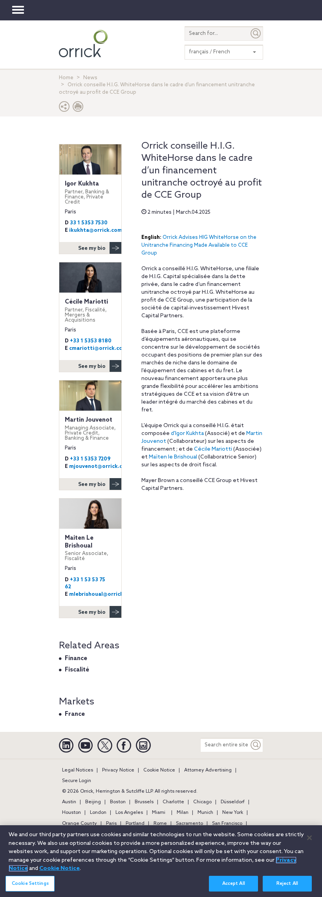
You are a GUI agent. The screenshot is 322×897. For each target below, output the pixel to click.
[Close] (309, 837)
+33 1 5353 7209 (90, 459)
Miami (158, 812)
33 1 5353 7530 (89, 223)
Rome (160, 823)
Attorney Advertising (208, 770)
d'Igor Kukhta (187, 433)
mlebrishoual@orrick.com (102, 594)
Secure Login (76, 781)
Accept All (233, 883)
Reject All (287, 883)
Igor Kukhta (87, 192)
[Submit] (256, 33)
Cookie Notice (159, 770)
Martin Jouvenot (90, 429)
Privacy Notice (118, 770)
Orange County (79, 823)
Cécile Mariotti (213, 449)
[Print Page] (78, 108)
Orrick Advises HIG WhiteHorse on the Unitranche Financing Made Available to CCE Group (198, 245)
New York (232, 812)
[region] (161, 861)
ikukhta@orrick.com (95, 230)
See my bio (92, 248)
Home (66, 78)
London (98, 812)
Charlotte (173, 802)
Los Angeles (129, 812)
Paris (111, 823)
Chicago (202, 802)
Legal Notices (77, 770)
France (75, 714)
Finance (76, 658)
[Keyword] (256, 745)
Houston (71, 812)
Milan (182, 812)
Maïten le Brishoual (173, 457)
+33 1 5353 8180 (91, 341)
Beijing (93, 802)
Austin (69, 802)
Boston (118, 802)
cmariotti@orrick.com (98, 348)
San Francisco (227, 823)
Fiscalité (77, 669)
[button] (64, 108)
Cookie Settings (30, 883)
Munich (205, 812)
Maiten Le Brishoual (86, 548)
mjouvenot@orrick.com (99, 466)
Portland (135, 823)
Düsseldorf (233, 802)
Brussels (144, 802)
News (90, 78)
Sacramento (189, 823)
